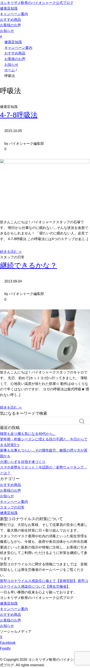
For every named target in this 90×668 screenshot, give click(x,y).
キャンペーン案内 (14, 14)
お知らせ (7, 31)
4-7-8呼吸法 (19, 115)
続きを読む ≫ (11, 252)
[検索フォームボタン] (83, 421)
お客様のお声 (10, 25)
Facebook (8, 643)
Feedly (5, 648)
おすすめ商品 (10, 19)
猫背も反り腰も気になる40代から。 (28, 434)
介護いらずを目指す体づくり (22, 462)
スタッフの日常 (12, 507)
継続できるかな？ (28, 265)
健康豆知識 (8, 8)
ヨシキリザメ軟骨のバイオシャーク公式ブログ (36, 3)
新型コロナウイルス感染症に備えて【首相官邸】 (38, 581)
